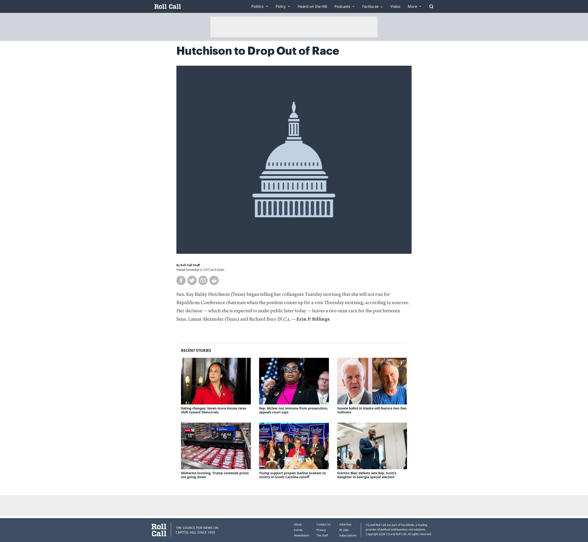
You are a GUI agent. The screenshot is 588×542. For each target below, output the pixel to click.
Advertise (345, 524)
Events (298, 530)
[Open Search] (431, 6)
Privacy (321, 530)
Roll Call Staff (190, 265)
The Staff (322, 535)
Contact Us (324, 524)
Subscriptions (347, 535)
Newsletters (301, 535)
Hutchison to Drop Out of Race (257, 50)
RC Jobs (344, 530)
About (298, 524)
